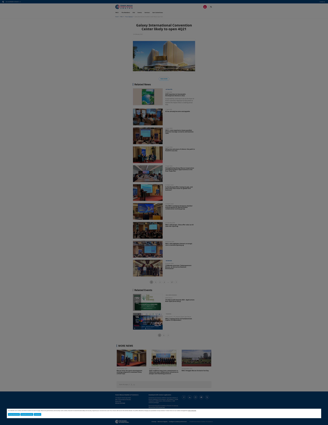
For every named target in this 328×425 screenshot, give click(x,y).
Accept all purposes (14, 414)
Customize (37, 414)
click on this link (192, 410)
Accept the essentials (26, 414)
